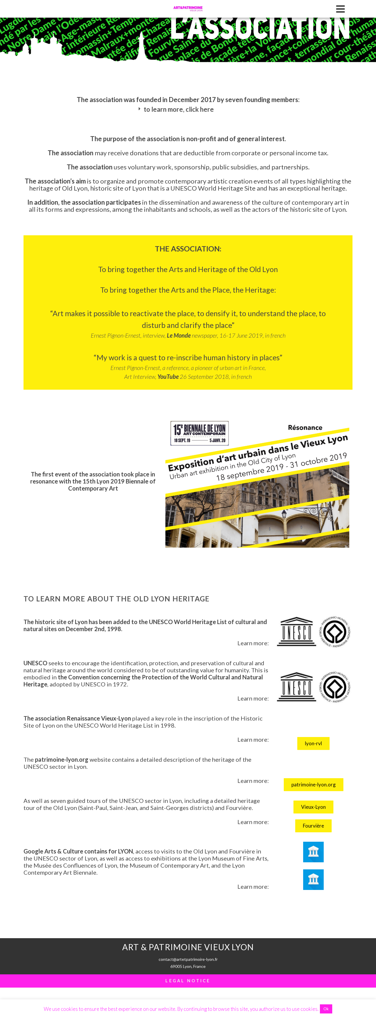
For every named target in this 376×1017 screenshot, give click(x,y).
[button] (188, 109)
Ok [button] (326, 1008)
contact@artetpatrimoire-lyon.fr (188, 959)
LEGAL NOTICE (187, 980)
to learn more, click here (179, 109)
